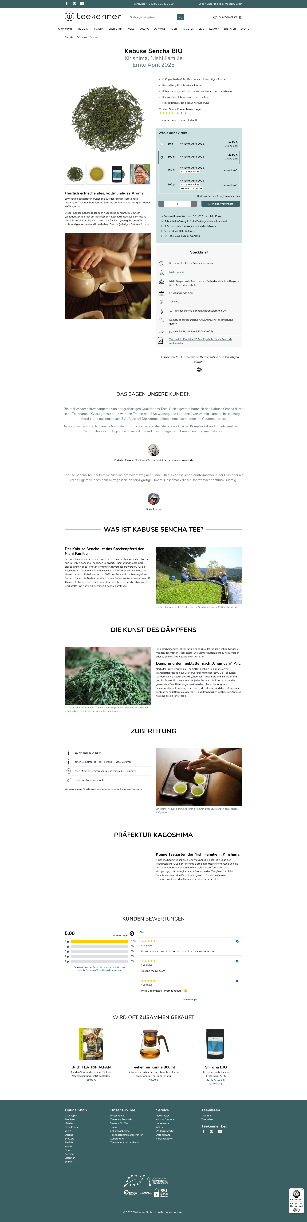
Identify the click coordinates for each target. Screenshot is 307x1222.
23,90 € (231, 156)
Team (113, 1127)
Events (245, 28)
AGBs (159, 1127)
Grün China (115, 28)
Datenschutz (163, 1135)
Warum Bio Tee (119, 1123)
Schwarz (159, 28)
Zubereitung (117, 1138)
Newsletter (162, 1115)
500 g (171, 184)
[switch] (296, 1210)
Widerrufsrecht (165, 1131)
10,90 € (231, 143)
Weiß (130, 28)
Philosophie (117, 1115)
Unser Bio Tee (214, 4)
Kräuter (188, 28)
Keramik (214, 28)
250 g (171, 169)
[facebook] (68, 4)
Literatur (230, 28)
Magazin (229, 4)
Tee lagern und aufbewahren (126, 1135)
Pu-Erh (174, 28)
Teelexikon (207, 1119)
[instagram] (76, 4)
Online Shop (76, 1110)
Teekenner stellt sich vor (124, 1142)
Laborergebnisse (120, 1131)
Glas (201, 28)
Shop (201, 4)
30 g (170, 144)
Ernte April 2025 (194, 144)
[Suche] (180, 17)
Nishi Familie (176, 272)
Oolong (144, 28)
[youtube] (84, 4)
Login (239, 4)
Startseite (69, 37)
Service (162, 1110)
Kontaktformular (165, 1119)
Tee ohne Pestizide (121, 1119)
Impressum (162, 1123)
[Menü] (302, 1190)
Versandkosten (232, 196)
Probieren (83, 28)
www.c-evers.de (183, 460)
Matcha (98, 28)
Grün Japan (65, 28)
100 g (171, 156)
